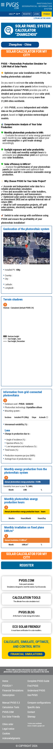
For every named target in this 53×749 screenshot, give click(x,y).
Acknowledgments (11, 738)
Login (36, 14)
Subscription (8, 695)
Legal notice (8, 728)
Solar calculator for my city (26, 53)
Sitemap (31, 716)
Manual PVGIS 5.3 (11, 702)
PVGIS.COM (8, 712)
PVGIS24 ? (7, 685)
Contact (31, 712)
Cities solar (7, 724)
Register (27, 14)
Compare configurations (39, 702)
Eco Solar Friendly (11, 716)
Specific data (33, 707)
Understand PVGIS (36, 690)
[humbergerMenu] (2, 5)
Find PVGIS (32, 685)
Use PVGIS (32, 695)
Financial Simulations (26, 654)
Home (5, 681)
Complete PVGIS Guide (38, 681)
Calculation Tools (10, 707)
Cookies (6, 733)
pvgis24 (46, 14)
